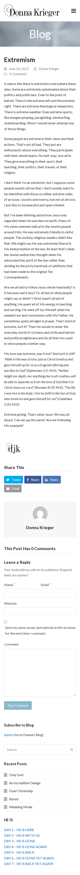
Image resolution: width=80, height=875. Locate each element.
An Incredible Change (25, 783)
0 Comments (18, 74)
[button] (73, 10)
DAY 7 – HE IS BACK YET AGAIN (28, 864)
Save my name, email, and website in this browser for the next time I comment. (40, 630)
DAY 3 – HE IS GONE (19, 841)
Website (10, 603)
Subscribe (11, 735)
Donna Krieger (49, 69)
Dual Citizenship (21, 791)
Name (9, 585)
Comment (11, 644)
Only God (16, 775)
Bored (13, 799)
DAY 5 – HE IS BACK (19, 852)
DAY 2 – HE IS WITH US (22, 835)
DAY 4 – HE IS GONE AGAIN (25, 847)
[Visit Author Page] (40, 513)
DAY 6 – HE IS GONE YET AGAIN (29, 858)
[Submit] (71, 749)
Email (46, 585)
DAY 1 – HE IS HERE (19, 830)
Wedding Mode (20, 807)
